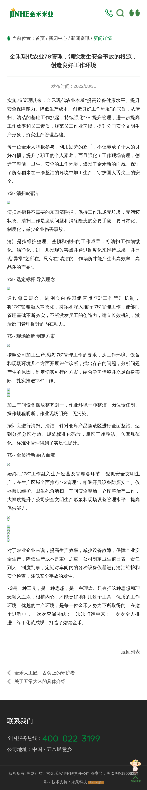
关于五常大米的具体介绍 (40, 681)
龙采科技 (79, 782)
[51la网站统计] (96, 782)
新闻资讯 (80, 38)
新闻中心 (58, 38)
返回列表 (130, 651)
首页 (40, 38)
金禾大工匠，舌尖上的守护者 (44, 673)
